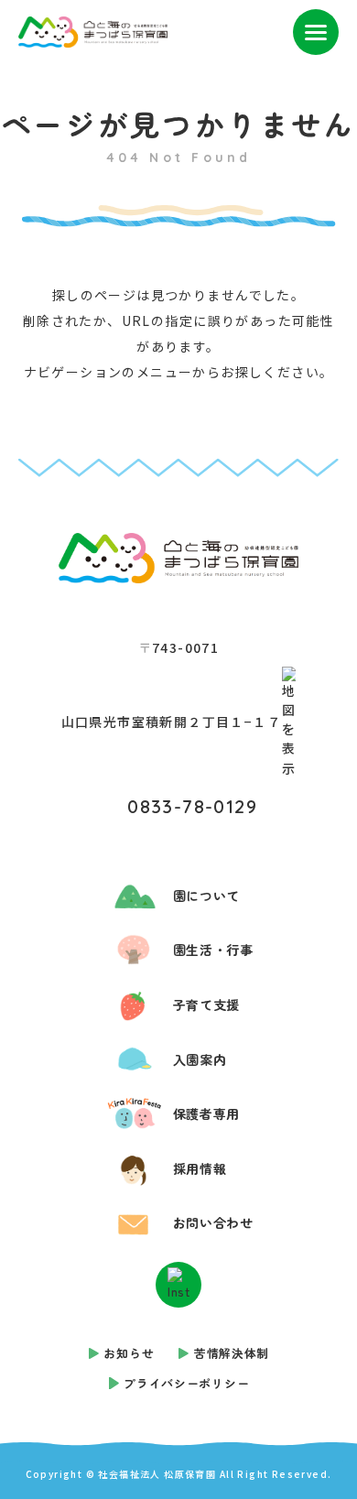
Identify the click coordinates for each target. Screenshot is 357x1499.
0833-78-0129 (192, 806)
